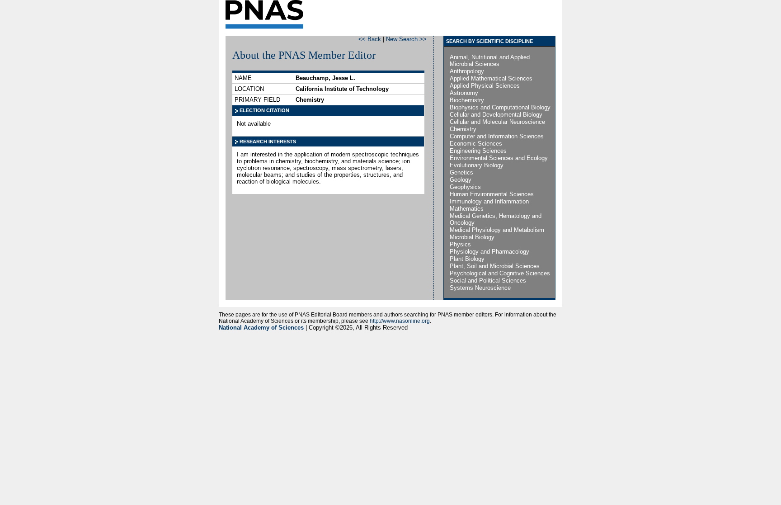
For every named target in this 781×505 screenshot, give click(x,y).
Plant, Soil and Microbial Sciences (495, 266)
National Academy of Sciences (261, 327)
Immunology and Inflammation (489, 201)
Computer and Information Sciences (497, 136)
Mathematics (467, 208)
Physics (460, 244)
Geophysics (465, 187)
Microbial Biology (472, 237)
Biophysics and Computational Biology (500, 107)
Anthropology (467, 71)
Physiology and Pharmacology (489, 251)
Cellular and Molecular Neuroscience (497, 121)
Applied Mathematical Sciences (491, 78)
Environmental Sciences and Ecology (499, 158)
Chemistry (463, 129)
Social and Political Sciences (488, 280)
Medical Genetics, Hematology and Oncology (495, 219)
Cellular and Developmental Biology (496, 114)
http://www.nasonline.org (400, 321)
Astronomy (464, 93)
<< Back (369, 39)
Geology (460, 179)
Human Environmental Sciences (492, 194)
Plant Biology (467, 258)
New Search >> (406, 39)
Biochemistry (467, 100)
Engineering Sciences (478, 150)
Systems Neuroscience (480, 287)
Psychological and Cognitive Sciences (500, 273)
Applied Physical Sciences (485, 85)
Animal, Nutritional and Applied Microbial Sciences (490, 60)
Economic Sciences (476, 143)
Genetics (461, 172)
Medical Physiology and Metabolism (497, 230)
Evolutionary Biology (476, 165)
